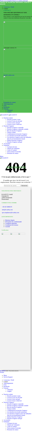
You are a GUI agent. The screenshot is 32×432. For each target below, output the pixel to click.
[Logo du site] (4, 115)
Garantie (7, 226)
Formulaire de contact (10, 102)
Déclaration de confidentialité (13, 222)
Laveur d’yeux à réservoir (14, 124)
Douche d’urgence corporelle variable (17, 129)
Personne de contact (12, 153)
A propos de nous (12, 147)
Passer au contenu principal (20, 1)
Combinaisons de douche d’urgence (17, 134)
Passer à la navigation (6, 1)
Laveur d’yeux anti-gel (13, 123)
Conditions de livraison (11, 225)
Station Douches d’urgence (14, 140)
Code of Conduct (12, 150)
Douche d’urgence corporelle (15, 127)
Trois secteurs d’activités (14, 151)
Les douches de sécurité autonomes (17, 135)
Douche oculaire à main (13, 119)
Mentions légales (10, 220)
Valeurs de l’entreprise (13, 148)
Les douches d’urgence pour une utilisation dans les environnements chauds (19, 138)
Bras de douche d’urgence (14, 131)
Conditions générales (11, 223)
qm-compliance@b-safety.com (10, 212)
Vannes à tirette (11, 132)
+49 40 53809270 (7, 207)
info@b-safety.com (9, 75)
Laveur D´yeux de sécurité (14, 121)
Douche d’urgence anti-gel (14, 142)
